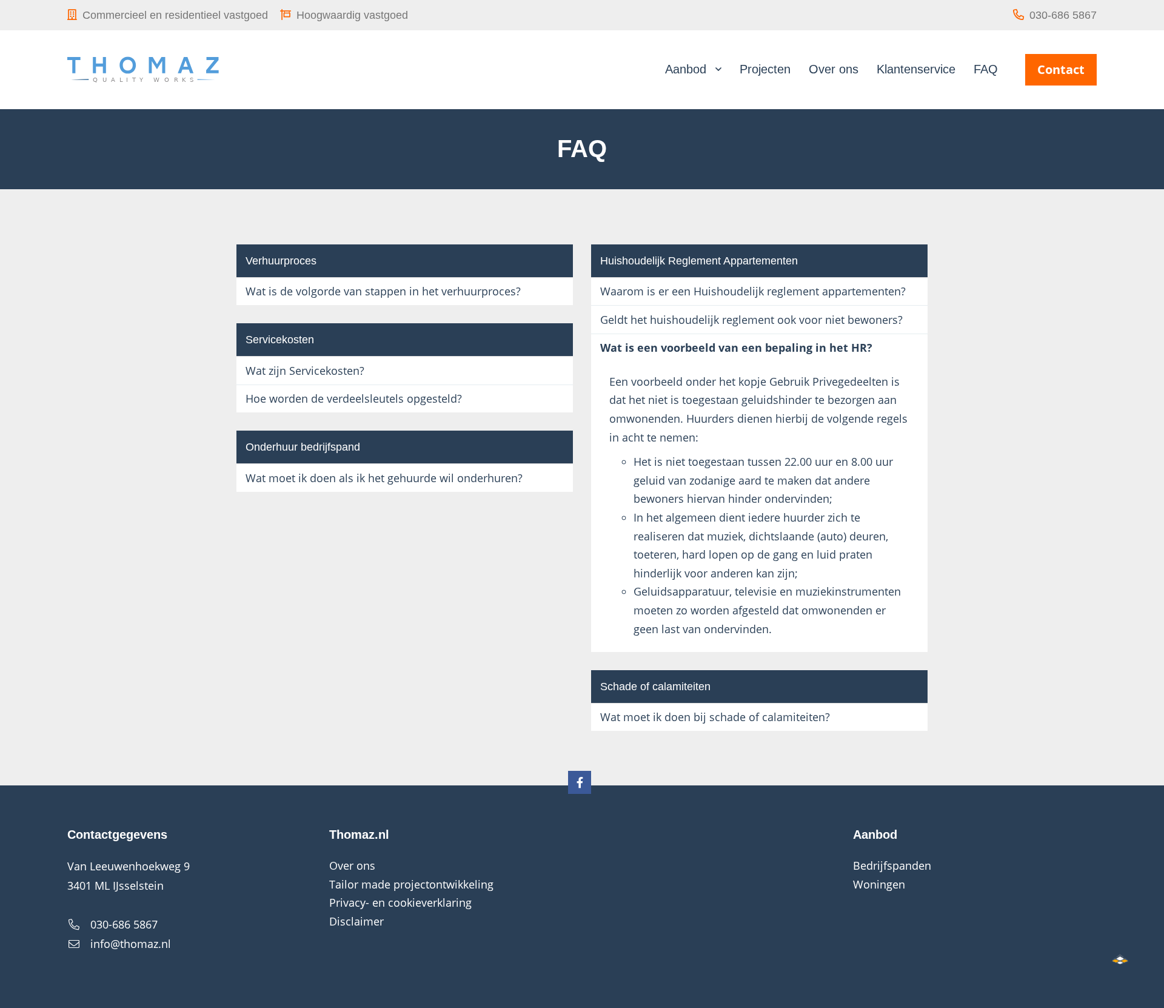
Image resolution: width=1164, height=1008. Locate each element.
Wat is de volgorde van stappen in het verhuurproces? (383, 291)
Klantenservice (916, 69)
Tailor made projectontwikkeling (411, 884)
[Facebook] (579, 782)
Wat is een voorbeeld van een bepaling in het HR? (736, 347)
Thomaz (143, 69)
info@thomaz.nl (130, 943)
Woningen (879, 884)
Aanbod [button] (685, 69)
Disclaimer (356, 921)
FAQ (986, 69)
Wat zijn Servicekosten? (305, 370)
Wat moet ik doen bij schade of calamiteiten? (715, 717)
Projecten (765, 69)
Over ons (833, 69)
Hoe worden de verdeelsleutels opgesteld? (354, 398)
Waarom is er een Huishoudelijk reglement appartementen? (753, 291)
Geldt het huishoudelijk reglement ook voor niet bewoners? (751, 319)
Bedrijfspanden (892, 865)
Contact (1061, 69)
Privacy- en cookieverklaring (400, 902)
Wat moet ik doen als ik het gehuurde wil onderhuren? (384, 478)
